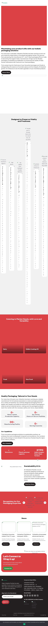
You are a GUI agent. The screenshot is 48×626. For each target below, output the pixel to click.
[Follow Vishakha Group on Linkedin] (27, 595)
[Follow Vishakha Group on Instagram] (30, 595)
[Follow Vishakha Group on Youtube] (32, 595)
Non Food (29, 379)
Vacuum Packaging (2, 175)
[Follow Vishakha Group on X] (35, 595)
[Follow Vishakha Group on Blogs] (37, 595)
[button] (24, 502)
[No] (46, 623)
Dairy (5, 349)
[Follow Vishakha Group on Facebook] (25, 595)
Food (5, 379)
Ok (24, 624)
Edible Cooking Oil (32, 349)
